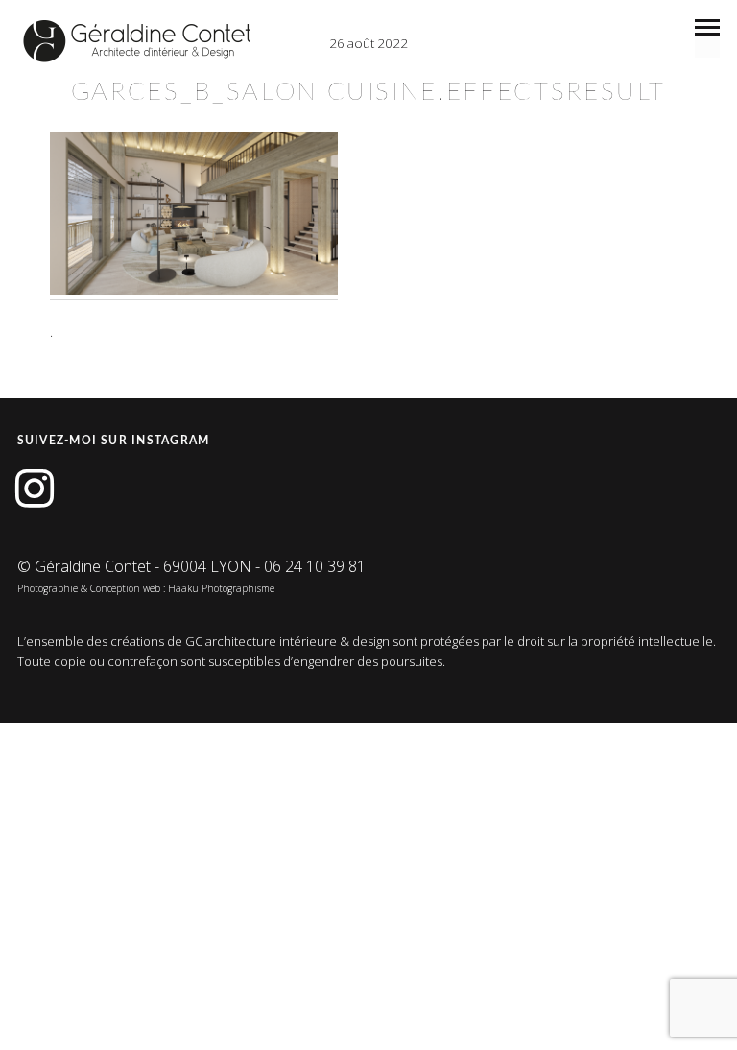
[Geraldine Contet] (137, 41)
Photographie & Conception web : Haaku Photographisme (145, 588)
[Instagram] (34, 489)
